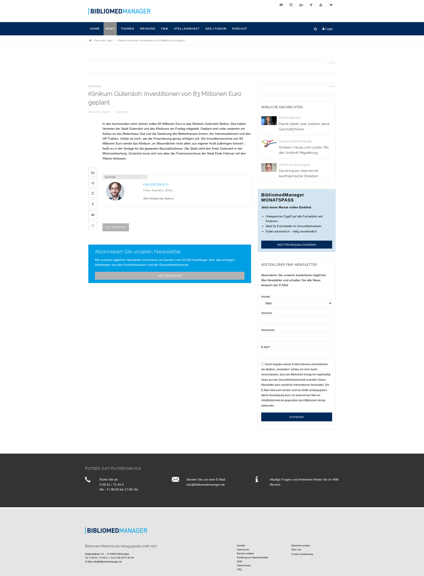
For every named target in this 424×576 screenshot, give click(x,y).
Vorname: (267, 313)
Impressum (243, 549)
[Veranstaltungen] (291, 5)
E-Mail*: (266, 347)
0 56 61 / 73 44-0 (112, 484)
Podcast (239, 28)
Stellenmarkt (187, 28)
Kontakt (241, 545)
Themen (127, 28)
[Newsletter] (281, 5)
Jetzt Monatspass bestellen (296, 244)
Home (95, 28)
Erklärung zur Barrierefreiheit (252, 557)
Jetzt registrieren (169, 275)
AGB (239, 561)
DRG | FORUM (215, 28)
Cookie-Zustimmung (302, 554)
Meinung (147, 28)
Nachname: (268, 330)
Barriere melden (245, 553)
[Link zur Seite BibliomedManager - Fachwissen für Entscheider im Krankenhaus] (90, 40)
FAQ (239, 569)
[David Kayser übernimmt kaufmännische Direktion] (269, 167)
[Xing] (311, 5)
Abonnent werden (300, 545)
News (110, 28)
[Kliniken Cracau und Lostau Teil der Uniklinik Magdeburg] (269, 144)
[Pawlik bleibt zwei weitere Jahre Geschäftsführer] (269, 120)
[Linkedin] (301, 5)
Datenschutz (244, 565)
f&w (164, 28)
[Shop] (331, 5)
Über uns (296, 549)
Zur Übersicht (116, 227)
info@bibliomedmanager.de (205, 484)
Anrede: (266, 296)
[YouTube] (321, 5)
